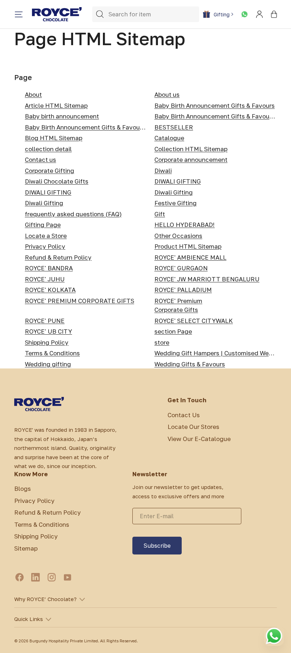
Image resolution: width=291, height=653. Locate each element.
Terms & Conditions (52, 353)
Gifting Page (43, 224)
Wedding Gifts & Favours (189, 364)
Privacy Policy (45, 246)
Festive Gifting (175, 203)
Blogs (22, 488)
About (33, 94)
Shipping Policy (46, 342)
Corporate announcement (190, 159)
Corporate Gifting (49, 170)
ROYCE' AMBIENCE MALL (190, 257)
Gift (159, 214)
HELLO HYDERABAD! (184, 224)
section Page (173, 331)
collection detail (48, 149)
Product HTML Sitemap (187, 246)
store (161, 342)
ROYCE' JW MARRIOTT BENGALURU (206, 279)
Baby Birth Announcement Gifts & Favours (214, 105)
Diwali (163, 170)
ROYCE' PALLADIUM (183, 289)
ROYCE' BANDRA (49, 268)
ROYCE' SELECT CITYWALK (193, 320)
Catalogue (169, 138)
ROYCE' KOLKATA (50, 289)
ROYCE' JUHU (45, 279)
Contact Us (184, 415)
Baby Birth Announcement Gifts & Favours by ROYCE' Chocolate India (124, 127)
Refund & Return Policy (58, 257)
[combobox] (145, 14)
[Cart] (274, 14)
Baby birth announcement (62, 116)
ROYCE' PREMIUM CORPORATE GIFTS (79, 300)
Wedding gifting (48, 364)
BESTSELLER (173, 127)
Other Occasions (178, 235)
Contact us (40, 159)
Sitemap (26, 548)
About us (167, 94)
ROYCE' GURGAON (181, 268)
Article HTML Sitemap (56, 105)
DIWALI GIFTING (177, 181)
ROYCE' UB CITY (48, 331)
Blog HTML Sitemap (53, 138)
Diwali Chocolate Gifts (56, 181)
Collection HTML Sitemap (190, 149)
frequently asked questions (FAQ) (73, 214)
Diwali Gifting (173, 192)
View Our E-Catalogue (199, 438)
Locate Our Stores (193, 426)
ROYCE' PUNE (45, 320)
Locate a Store (46, 235)
